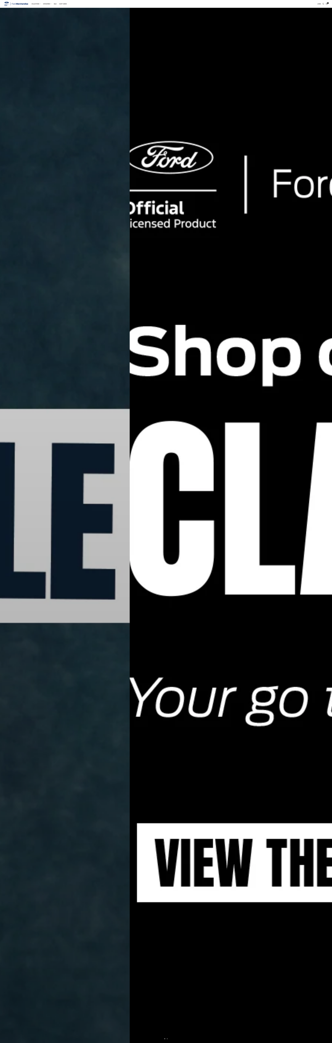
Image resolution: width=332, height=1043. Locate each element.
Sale (55, 4)
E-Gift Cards (63, 4)
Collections (35, 4)
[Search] (323, 4)
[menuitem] (36, 4)
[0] (326, 4)
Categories (46, 4)
